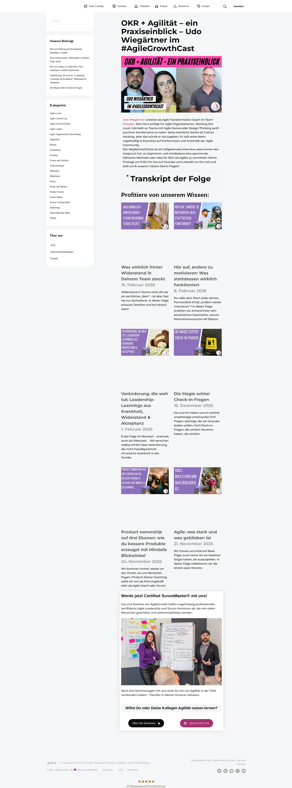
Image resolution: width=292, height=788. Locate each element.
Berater (53, 144)
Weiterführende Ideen (60, 213)
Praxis (53, 181)
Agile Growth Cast (58, 118)
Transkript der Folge (170, 178)
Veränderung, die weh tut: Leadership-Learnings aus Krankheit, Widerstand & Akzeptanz (68, 79)
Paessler (129, 124)
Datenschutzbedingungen (61, 252)
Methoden (54, 171)
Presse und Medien (58, 186)
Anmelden (238, 6)
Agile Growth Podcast (60, 124)
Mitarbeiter (55, 176)
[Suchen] (225, 6)
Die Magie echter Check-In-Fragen (66, 88)
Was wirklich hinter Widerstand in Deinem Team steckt (143, 273)
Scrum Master (56, 197)
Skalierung (55, 207)
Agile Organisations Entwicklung (65, 134)
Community (55, 150)
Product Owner (57, 192)
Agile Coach (55, 113)
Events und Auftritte (59, 160)
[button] (171, 178)
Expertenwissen (57, 165)
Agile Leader (56, 129)
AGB (52, 245)
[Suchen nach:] (70, 21)
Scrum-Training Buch (60, 202)
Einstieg (53, 155)
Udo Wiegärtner (134, 119)
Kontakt (54, 258)
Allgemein (54, 139)
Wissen (53, 218)
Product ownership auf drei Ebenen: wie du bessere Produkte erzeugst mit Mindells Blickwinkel (144, 543)
